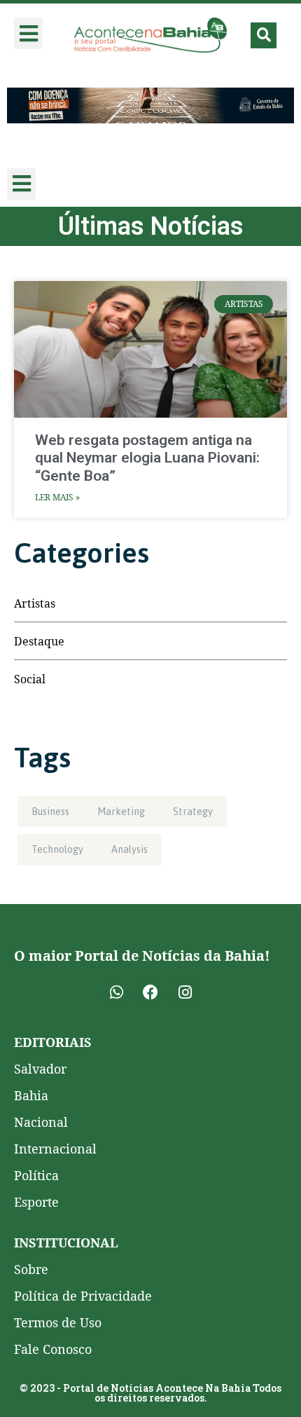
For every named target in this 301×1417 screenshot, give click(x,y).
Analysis (129, 849)
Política (36, 1175)
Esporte (36, 1201)
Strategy (193, 811)
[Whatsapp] (116, 992)
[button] (28, 33)
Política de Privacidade (83, 1295)
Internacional (55, 1148)
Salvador (40, 1068)
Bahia (31, 1095)
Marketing (121, 811)
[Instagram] (184, 992)
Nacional (41, 1122)
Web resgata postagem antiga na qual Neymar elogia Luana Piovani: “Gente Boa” (147, 458)
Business (50, 811)
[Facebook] (150, 992)
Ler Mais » (57, 497)
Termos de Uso (58, 1322)
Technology (57, 849)
